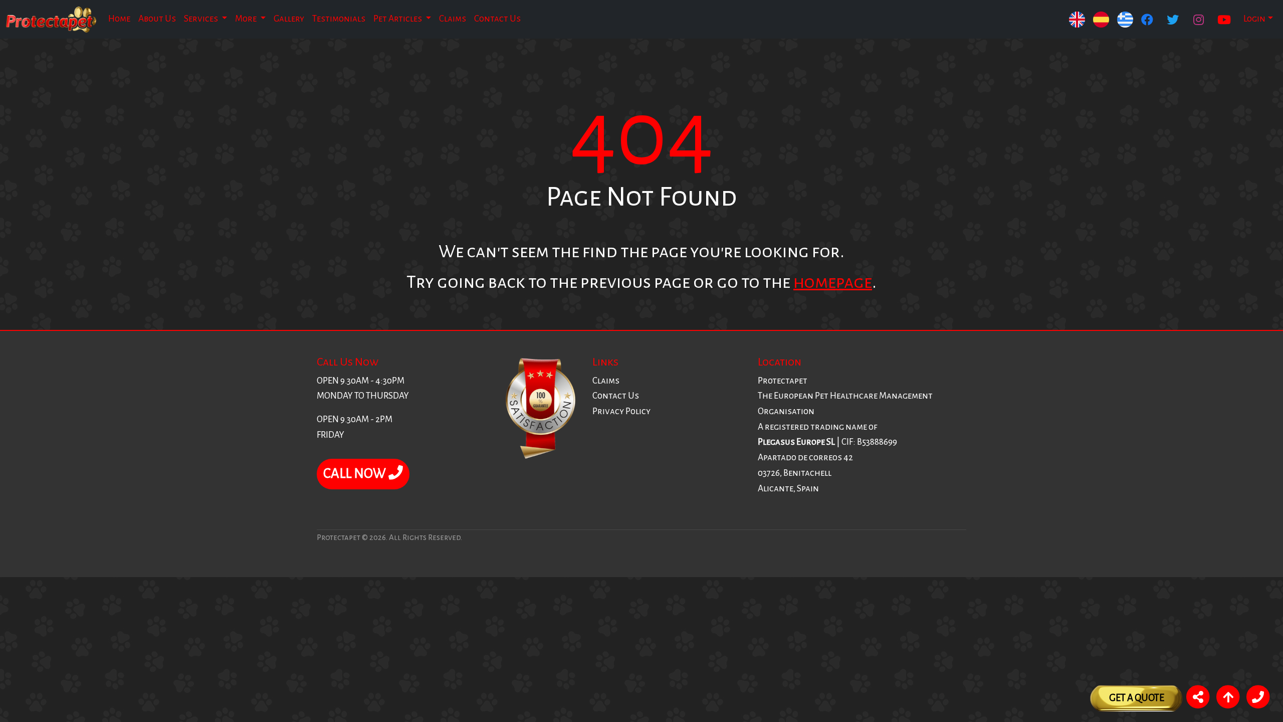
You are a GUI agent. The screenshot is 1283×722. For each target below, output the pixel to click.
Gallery (289, 19)
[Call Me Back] (1258, 698)
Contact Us (497, 19)
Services (202, 19)
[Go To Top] (1228, 698)
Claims (452, 19)
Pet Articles (398, 19)
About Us (157, 19)
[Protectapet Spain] (1077, 20)
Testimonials (338, 19)
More (246, 19)
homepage (832, 282)
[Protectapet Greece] (1125, 20)
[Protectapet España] (1101, 20)
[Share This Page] (1198, 698)
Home (119, 19)
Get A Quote (1136, 697)
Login (1254, 19)
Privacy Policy (621, 411)
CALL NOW (355, 473)
